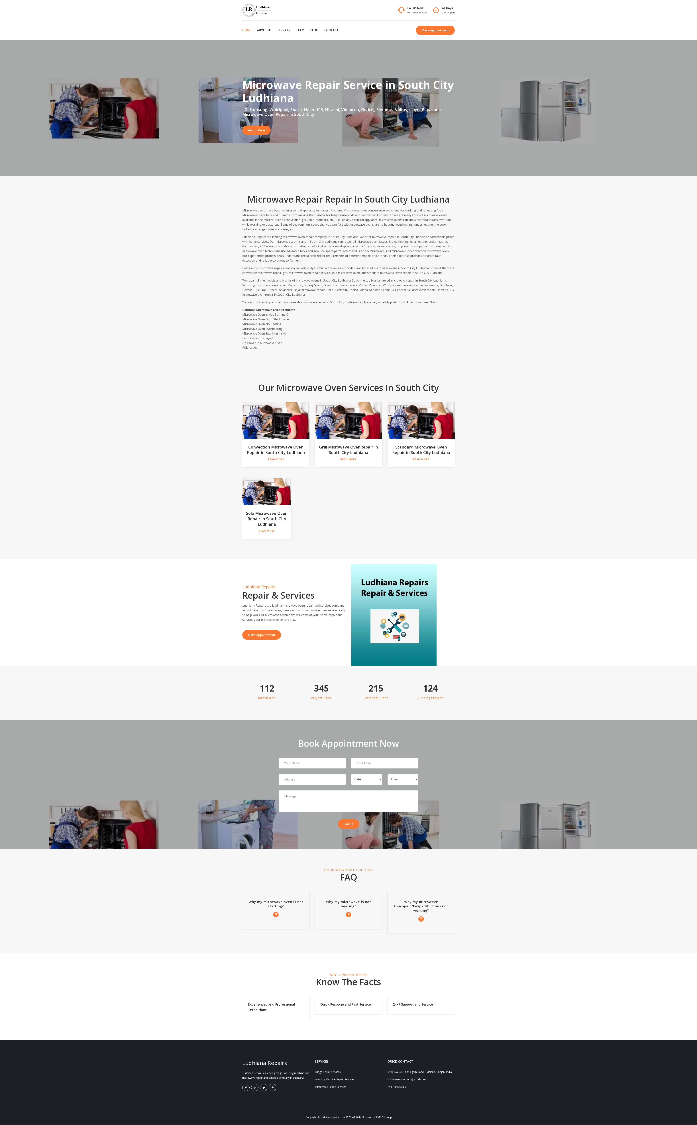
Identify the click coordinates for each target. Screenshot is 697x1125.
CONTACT (331, 30)
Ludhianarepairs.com (332, 1117)
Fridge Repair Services (328, 1072)
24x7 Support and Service (413, 1004)
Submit (349, 824)
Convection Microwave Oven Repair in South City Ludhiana (276, 449)
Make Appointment (435, 30)
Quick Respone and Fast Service (345, 1004)
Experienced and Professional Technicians (271, 1007)
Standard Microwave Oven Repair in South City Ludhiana (421, 449)
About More (256, 130)
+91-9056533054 (417, 12)
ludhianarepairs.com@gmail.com (407, 1079)
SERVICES (284, 30)
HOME (246, 30)
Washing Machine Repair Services (334, 1079)
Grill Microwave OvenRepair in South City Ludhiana (348, 449)
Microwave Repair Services (330, 1087)
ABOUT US (264, 30)
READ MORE (276, 459)
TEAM (300, 30)
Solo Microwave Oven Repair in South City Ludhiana (267, 518)
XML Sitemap (384, 1117)
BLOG (314, 30)
